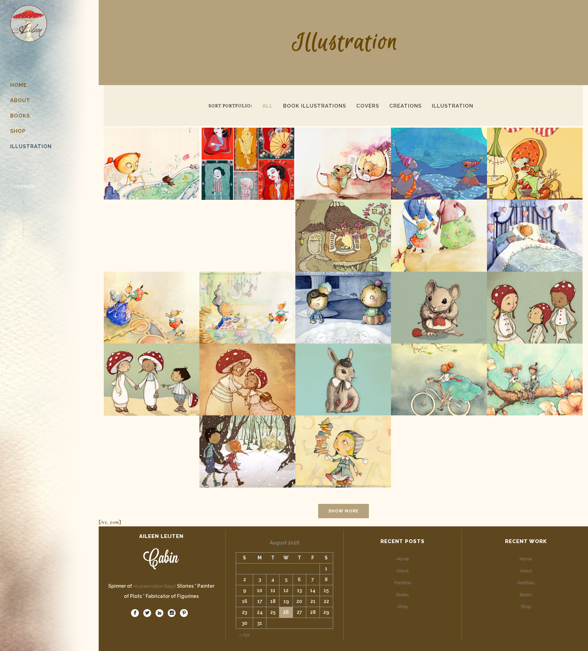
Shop (402, 606)
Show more (343, 511)
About (402, 570)
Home (402, 558)
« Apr (244, 634)
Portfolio (402, 582)
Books (402, 594)
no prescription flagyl (154, 586)
